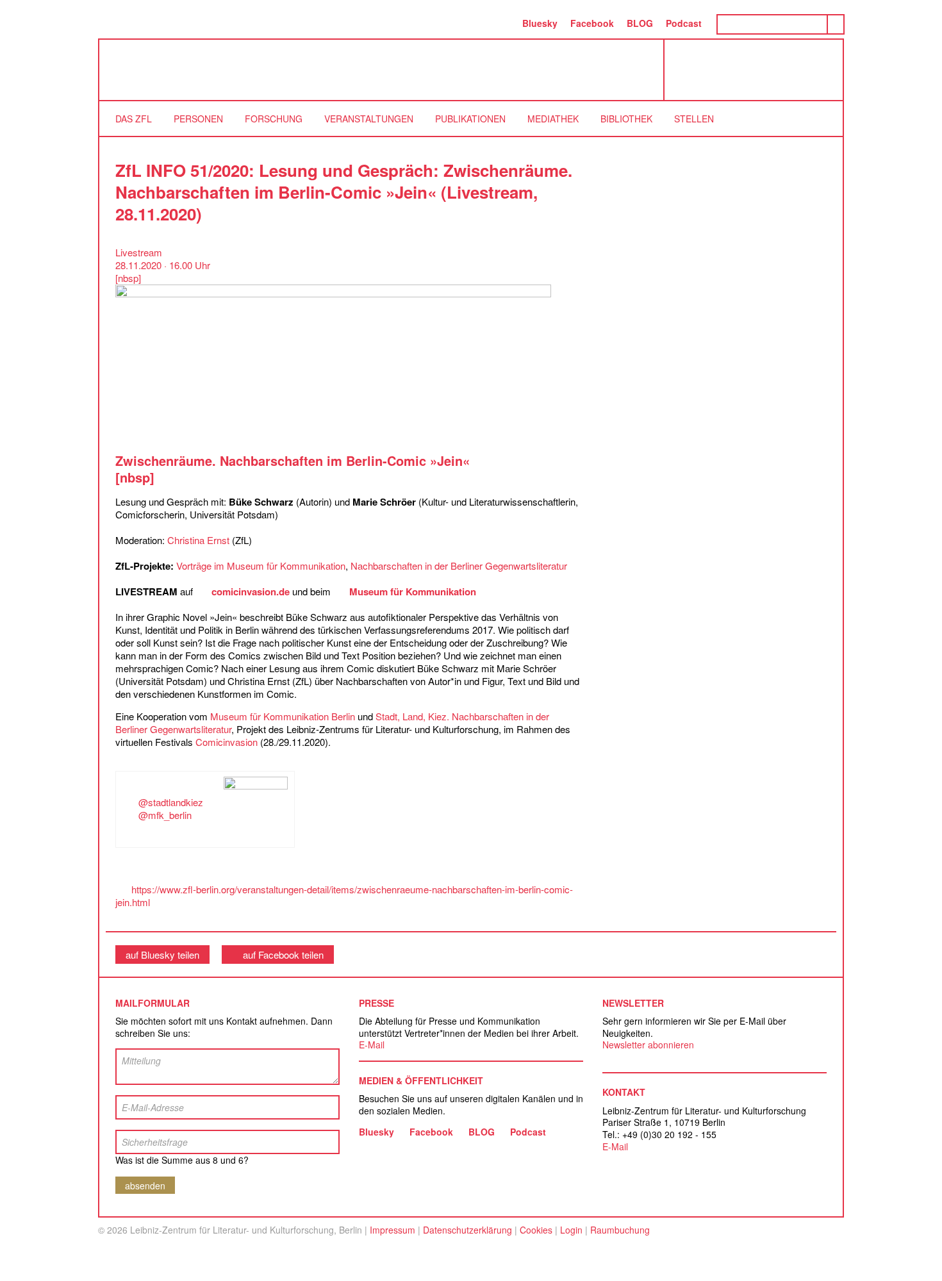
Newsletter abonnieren (648, 1044)
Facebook (592, 23)
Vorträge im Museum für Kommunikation (260, 565)
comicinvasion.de (250, 591)
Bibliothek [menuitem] (626, 118)
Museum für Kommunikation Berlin (282, 716)
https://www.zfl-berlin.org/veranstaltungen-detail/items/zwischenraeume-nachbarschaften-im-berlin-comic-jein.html (344, 895)
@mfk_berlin (165, 815)
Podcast (684, 23)
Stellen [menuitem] (694, 118)
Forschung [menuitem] (273, 118)
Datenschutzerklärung (467, 1229)
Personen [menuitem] (198, 118)
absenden (145, 1185)
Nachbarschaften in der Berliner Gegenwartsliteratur (459, 565)
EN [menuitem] (502, 23)
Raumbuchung (620, 1229)
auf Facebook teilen (283, 954)
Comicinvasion (226, 741)
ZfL (131, 70)
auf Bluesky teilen (162, 954)
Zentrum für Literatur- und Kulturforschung (757, 75)
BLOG (640, 23)
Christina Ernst (198, 540)
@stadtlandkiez (170, 802)
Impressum (392, 1229)
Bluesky (540, 23)
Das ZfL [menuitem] (133, 118)
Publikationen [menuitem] (470, 118)
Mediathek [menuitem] (553, 118)
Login (571, 1229)
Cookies (536, 1229)
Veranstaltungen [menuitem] (368, 118)
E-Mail (371, 1044)
